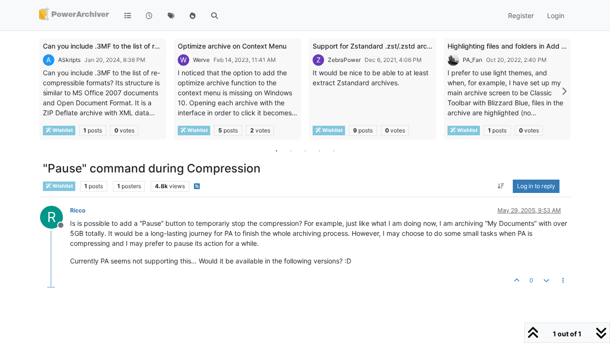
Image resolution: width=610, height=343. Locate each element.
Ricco (78, 210)
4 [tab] (319, 150)
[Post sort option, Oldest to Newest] (501, 186)
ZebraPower (344, 59)
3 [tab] (305, 150)
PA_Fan (472, 59)
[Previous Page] (46, 91)
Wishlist (62, 130)
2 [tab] (290, 150)
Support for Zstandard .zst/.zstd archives (378, 46)
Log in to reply (536, 186)
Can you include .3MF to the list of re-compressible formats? (138, 46)
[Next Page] (564, 91)
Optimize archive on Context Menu (232, 46)
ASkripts (69, 59)
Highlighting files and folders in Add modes (515, 46)
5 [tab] (333, 150)
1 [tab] (276, 150)
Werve (201, 59)
